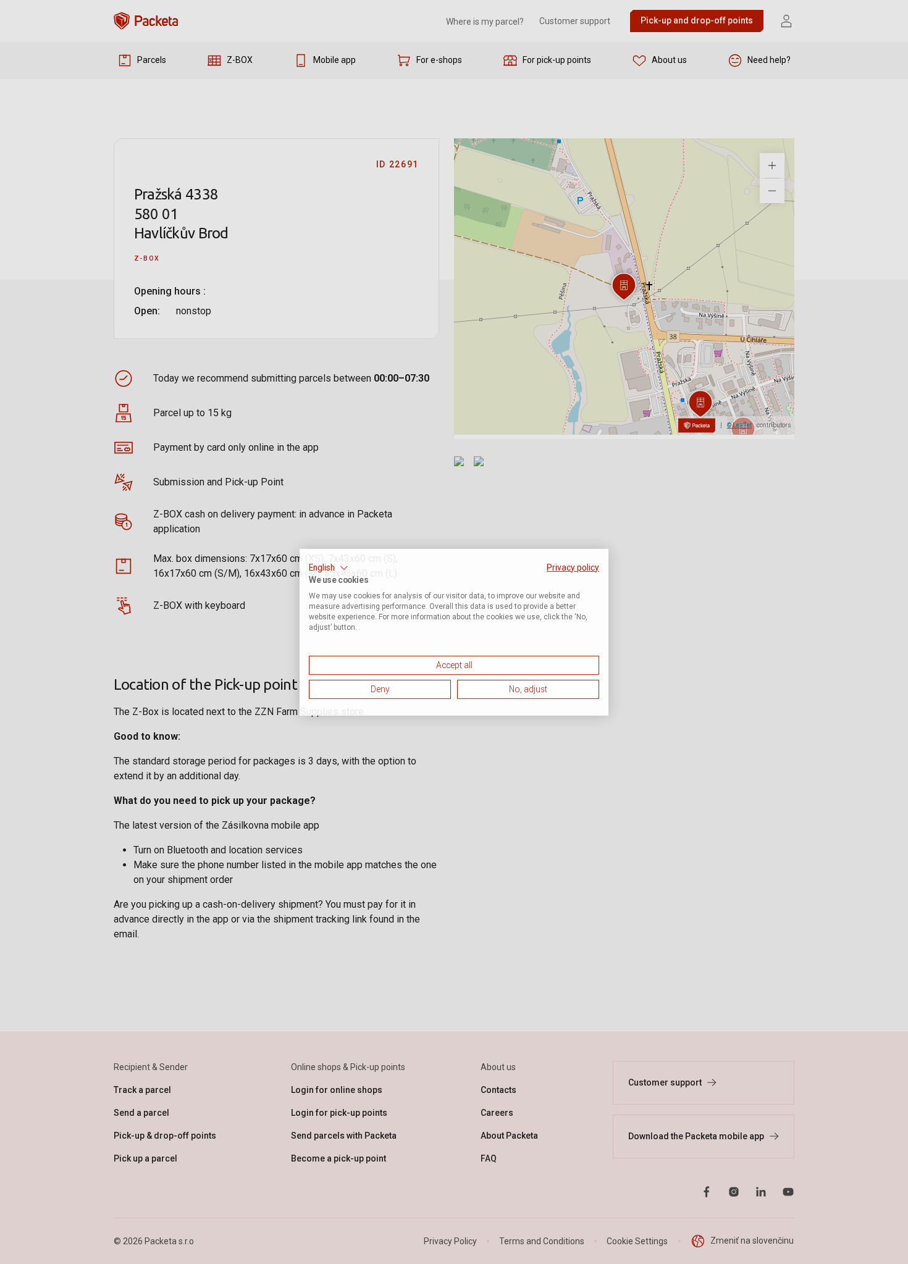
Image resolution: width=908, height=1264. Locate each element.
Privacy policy (573, 567)
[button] (328, 567)
